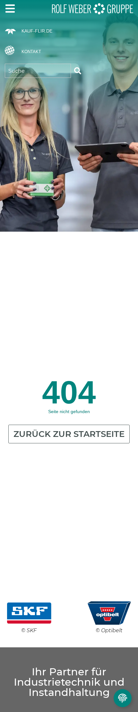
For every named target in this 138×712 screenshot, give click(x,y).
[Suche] (77, 71)
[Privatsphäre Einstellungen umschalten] (123, 698)
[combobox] (38, 71)
